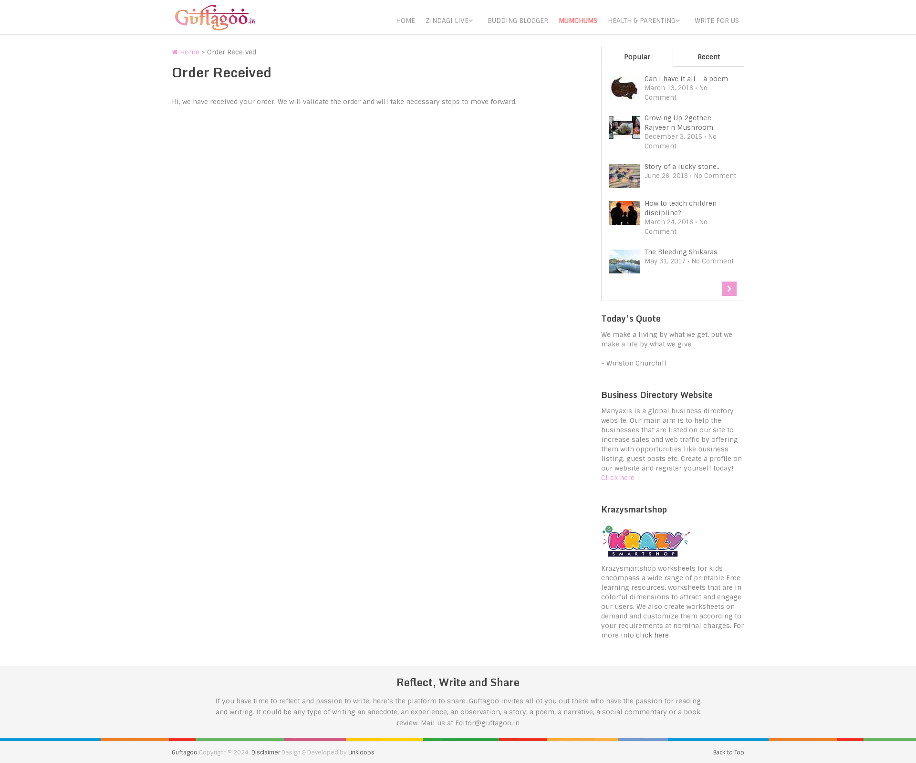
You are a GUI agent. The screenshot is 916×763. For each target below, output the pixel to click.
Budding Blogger (518, 20)
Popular (637, 56)
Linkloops (361, 752)
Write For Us (717, 20)
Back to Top (728, 752)
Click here (618, 477)
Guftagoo (185, 752)
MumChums (578, 20)
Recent (708, 56)
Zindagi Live (447, 20)
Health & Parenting (642, 20)
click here (652, 635)
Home (405, 20)
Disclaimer (265, 752)
